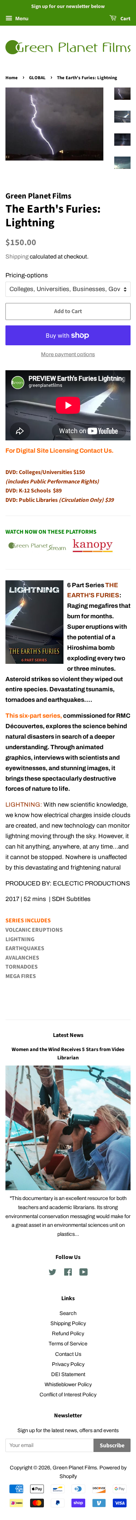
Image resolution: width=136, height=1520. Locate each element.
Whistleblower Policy (68, 1384)
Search (68, 1313)
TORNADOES (21, 967)
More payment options (68, 354)
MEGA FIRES (20, 976)
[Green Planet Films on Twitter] (53, 1273)
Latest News (68, 1035)
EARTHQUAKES (24, 948)
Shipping (17, 256)
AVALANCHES (22, 958)
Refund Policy (68, 1333)
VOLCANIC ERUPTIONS (34, 930)
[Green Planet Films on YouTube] (83, 1273)
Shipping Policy (68, 1323)
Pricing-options (26, 275)
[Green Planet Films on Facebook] (68, 1273)
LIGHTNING (19, 939)
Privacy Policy (68, 1364)
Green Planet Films (75, 1467)
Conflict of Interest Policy (68, 1394)
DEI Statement (68, 1374)
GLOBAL (37, 77)
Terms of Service (68, 1343)
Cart (125, 18)
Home (11, 77)
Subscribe (112, 1445)
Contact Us (68, 1354)
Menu (21, 18)
